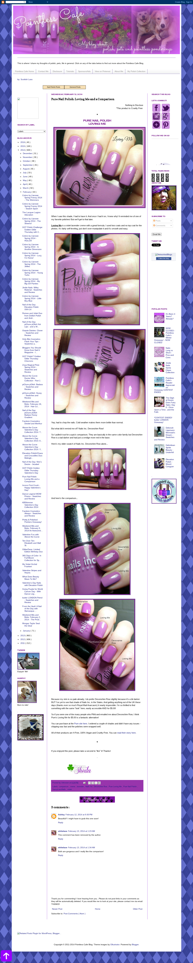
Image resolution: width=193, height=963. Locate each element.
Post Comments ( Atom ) (74, 913)
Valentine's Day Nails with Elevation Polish (32, 584)
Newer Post (57, 909)
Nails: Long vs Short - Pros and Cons (170, 353)
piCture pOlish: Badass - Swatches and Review (32, 386)
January (27, 631)
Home (97, 909)
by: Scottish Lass (24, 79)
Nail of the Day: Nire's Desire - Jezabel (32, 463)
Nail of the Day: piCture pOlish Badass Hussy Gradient (29, 413)
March (26, 188)
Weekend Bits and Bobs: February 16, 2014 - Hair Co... (32, 404)
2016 (23, 142)
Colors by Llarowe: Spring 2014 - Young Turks (32, 272)
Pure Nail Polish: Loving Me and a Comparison (30, 479)
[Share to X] (96, 783)
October (27, 161)
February (27, 192)
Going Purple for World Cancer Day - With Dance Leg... (32, 591)
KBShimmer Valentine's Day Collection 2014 (30, 504)
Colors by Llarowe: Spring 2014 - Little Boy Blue (31, 298)
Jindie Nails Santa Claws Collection (170, 368)
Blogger (135, 944)
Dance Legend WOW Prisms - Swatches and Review (31, 496)
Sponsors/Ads (84, 71)
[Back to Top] (6, 956)
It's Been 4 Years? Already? (170, 316)
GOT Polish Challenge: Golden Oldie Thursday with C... (32, 229)
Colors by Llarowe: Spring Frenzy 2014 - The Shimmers (32, 197)
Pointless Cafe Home (24, 71)
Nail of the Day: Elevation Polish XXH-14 (30, 307)
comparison (64, 787)
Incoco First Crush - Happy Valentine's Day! (31, 487)
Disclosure (57, 71)
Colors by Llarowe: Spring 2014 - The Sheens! (31, 221)
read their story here (126, 733)
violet (69, 789)
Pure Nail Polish (130, 787)
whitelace (62, 831)
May (25, 180)
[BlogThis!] (92, 783)
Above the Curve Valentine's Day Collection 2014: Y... (32, 447)
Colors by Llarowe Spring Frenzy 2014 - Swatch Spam (32, 206)
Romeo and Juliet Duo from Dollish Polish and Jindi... (32, 315)
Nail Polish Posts (53, 87)
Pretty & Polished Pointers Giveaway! (32, 521)
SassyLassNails (59, 789)
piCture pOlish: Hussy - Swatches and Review (32, 395)
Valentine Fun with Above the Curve (30, 535)
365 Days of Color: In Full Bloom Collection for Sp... (31, 558)
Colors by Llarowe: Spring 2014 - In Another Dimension (32, 246)
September (28, 165)
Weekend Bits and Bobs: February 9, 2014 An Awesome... (32, 528)
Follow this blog (163, 258)
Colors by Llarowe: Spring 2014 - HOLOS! (30, 238)
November (28, 157)
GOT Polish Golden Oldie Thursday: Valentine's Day (31, 470)
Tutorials (70, 71)
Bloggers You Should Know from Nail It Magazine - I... (31, 350)
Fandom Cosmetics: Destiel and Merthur (32, 422)
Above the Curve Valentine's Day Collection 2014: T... (32, 429)
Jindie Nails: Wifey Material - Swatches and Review (32, 289)
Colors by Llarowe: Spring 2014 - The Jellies (31, 264)
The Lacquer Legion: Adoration (31, 213)
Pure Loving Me (115, 787)
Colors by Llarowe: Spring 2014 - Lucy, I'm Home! (32, 255)
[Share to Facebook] (99, 783)
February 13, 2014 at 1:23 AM (81, 831)
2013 (23, 635)
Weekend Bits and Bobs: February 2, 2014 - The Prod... (31, 617)
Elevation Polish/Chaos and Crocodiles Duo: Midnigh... (32, 455)
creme (73, 787)
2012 (23, 639)
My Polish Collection (136, 71)
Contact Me (43, 71)
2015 (23, 146)
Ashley (61, 814)
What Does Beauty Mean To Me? (30, 577)
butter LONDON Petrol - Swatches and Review (32, 600)
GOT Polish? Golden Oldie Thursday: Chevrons (31, 358)
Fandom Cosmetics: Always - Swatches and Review (31, 513)
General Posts (75, 87)
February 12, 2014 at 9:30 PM (79, 814)
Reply (60, 822)
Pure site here (80, 723)
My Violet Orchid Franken (29, 565)
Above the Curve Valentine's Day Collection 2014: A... (32, 438)
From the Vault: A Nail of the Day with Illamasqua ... (32, 608)
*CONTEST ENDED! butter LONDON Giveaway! (163, 420)
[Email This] (89, 783)
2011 (22, 643)
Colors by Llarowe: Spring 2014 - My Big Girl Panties (31, 281)
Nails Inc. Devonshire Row (96, 787)
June (25, 176)
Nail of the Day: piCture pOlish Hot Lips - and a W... (31, 324)
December (28, 153)
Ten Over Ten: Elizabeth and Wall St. (31, 543)
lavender (80, 787)
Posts (158, 221)
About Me (119, 71)
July (25, 172)
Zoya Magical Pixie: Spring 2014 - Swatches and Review (31, 368)
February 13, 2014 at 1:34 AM (81, 847)
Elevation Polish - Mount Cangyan (170, 463)
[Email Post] (84, 783)
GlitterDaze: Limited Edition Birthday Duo (32, 550)
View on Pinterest (102, 71)
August (26, 169)
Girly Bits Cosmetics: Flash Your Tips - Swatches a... (31, 341)
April (25, 184)
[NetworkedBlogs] (163, 254)
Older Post (137, 909)
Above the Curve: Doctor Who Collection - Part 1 (31, 378)
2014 (23, 150)
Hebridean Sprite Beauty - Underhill (170, 448)
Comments (160, 225)
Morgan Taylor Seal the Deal (31, 624)
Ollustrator (115, 944)
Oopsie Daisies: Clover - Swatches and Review (32, 332)
